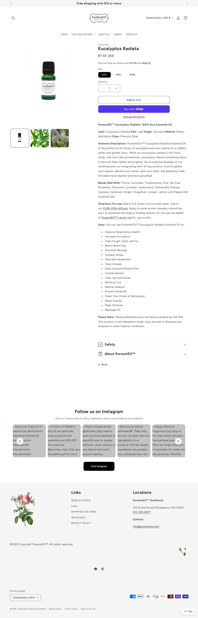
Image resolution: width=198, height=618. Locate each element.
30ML (132, 74)
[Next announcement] (187, 3)
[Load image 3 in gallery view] (60, 138)
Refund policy (55, 609)
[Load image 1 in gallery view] (20, 138)
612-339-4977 (142, 511)
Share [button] (104, 364)
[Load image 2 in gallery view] (39, 138)
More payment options (134, 117)
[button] (13, 18)
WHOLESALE (78, 517)
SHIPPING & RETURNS (83, 511)
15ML (118, 74)
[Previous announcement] (10, 3)
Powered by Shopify (37, 609)
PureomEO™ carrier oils (117, 217)
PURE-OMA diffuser (115, 208)
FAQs (74, 506)
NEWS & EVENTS (80, 500)
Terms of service (88, 609)
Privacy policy (71, 609)
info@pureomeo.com (146, 526)
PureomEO (22, 609)
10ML (104, 74)
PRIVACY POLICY (81, 522)
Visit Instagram (99, 466)
